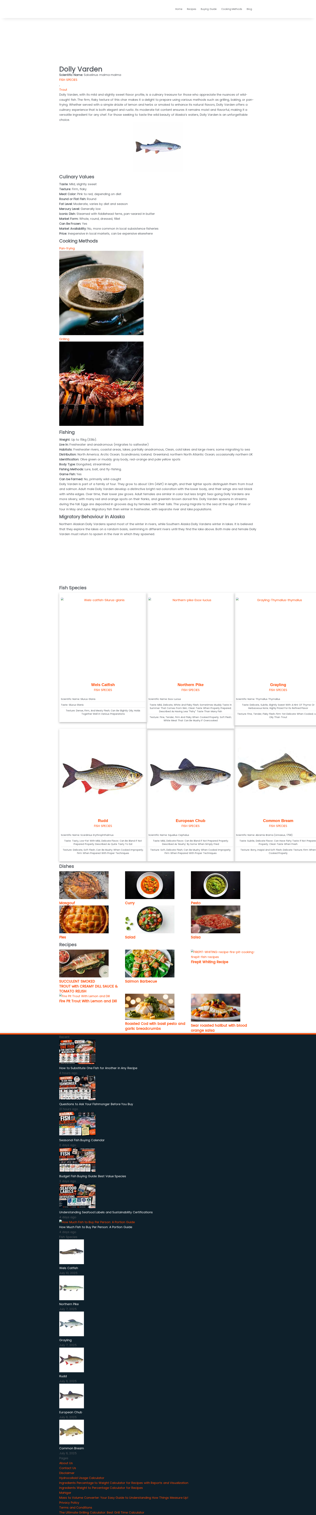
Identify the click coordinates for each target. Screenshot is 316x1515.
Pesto (196, 903)
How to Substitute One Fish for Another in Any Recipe (98, 1068)
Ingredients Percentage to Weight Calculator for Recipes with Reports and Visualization (123, 1483)
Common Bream (278, 820)
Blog (249, 9)
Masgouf (67, 903)
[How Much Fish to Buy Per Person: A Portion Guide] (97, 1222)
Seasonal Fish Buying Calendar (82, 1140)
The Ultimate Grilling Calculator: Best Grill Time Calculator (101, 1512)
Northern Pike (191, 684)
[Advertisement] (80, 38)
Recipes (191, 9)
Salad (130, 937)
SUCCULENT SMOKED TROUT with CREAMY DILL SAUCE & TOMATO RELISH (88, 986)
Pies (62, 937)
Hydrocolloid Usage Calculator (81, 1478)
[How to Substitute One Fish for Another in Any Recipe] (77, 1063)
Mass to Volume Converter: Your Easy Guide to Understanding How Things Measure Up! (123, 1498)
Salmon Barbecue (141, 981)
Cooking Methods (231, 9)
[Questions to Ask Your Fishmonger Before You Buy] (77, 1099)
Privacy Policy (69, 1503)
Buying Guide (209, 9)
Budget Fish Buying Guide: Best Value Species (92, 1176)
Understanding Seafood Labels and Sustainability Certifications (106, 1212)
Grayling (278, 684)
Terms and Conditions (75, 1507)
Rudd (103, 820)
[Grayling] (71, 1335)
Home (178, 9)
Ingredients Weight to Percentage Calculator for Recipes (101, 1488)
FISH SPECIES (68, 80)
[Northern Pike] (71, 1299)
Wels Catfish (103, 684)
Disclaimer (67, 1473)
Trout (63, 90)
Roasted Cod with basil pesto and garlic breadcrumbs (155, 1026)
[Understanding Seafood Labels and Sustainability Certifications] (77, 1207)
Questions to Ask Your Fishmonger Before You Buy (96, 1104)
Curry (130, 903)
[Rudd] (71, 1371)
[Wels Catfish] (71, 1263)
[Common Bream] (71, 1443)
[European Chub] (71, 1407)
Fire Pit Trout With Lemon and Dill (88, 1001)
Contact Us (67, 1468)
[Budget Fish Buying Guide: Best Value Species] (77, 1171)
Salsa (196, 937)
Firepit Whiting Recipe (209, 961)
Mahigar (65, 1493)
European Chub (191, 820)
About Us (66, 1463)
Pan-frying (67, 248)
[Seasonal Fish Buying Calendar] (77, 1135)
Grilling (64, 339)
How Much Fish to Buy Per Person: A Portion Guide (95, 1227)
